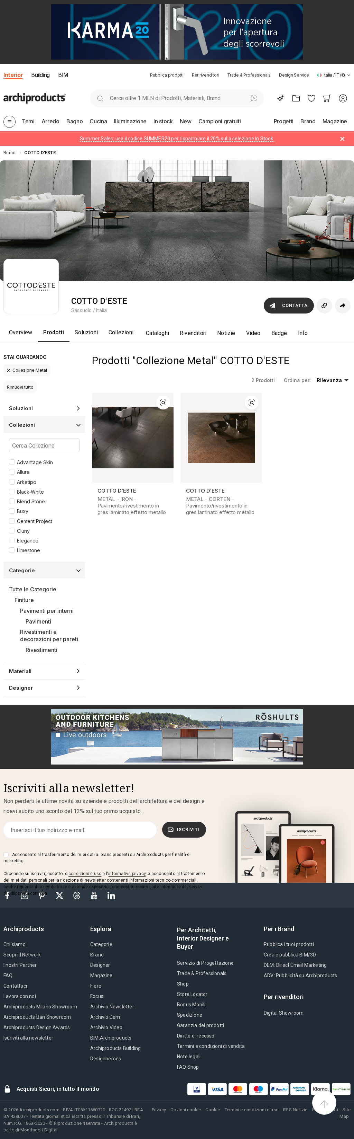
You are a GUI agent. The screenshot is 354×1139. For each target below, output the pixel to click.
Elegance (27, 541)
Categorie (101, 944)
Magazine (101, 975)
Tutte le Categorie (32, 589)
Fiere (95, 986)
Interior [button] (13, 74)
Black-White (30, 492)
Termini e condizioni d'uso (252, 1109)
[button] (334, 75)
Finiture (24, 600)
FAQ (8, 975)
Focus (96, 996)
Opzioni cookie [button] (185, 1109)
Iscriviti (188, 829)
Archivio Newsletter (112, 1006)
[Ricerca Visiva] (254, 98)
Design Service (294, 75)
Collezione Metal (29, 370)
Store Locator (192, 994)
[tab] (349, 75)
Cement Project (34, 521)
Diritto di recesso (196, 1036)
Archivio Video (106, 1027)
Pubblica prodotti (167, 75)
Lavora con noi (19, 996)
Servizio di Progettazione (205, 963)
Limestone (28, 550)
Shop (183, 984)
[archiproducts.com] (34, 98)
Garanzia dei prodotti (200, 1025)
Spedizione (189, 1015)
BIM (63, 74)
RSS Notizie (295, 1109)
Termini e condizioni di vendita (211, 1046)
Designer (100, 965)
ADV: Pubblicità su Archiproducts (300, 975)
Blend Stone (31, 501)
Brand (97, 954)
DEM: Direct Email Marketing (295, 965)
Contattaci (15, 986)
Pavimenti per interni (47, 610)
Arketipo (26, 482)
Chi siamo (14, 944)
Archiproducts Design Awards (36, 1027)
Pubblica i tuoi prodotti (289, 944)
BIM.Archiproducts (110, 1038)
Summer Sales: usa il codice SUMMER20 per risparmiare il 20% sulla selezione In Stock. (177, 138)
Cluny (23, 531)
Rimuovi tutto (20, 387)
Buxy (22, 511)
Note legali (189, 1056)
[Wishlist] (311, 98)
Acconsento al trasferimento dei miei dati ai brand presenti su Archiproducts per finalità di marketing (96, 857)
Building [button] (40, 74)
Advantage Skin (35, 462)
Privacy (159, 1109)
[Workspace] (296, 98)
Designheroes (105, 1058)
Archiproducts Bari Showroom (37, 1017)
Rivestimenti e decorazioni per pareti (49, 635)
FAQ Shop (188, 1067)
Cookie (212, 1109)
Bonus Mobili (191, 1004)
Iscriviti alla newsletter (28, 1038)
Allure (23, 472)
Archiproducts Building (115, 1048)
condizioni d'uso (84, 873)
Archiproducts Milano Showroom (40, 1006)
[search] (100, 98)
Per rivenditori (205, 75)
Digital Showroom (284, 1013)
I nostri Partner (20, 965)
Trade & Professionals (249, 75)
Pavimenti (38, 621)
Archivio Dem (105, 1017)
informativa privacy (127, 873)
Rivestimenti (41, 649)
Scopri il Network (22, 954)
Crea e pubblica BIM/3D (290, 954)
